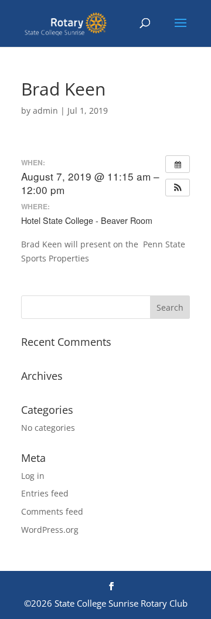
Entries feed (45, 493)
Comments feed (52, 511)
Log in (33, 475)
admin (45, 110)
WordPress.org (50, 529)
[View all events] (177, 164)
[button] (177, 187)
